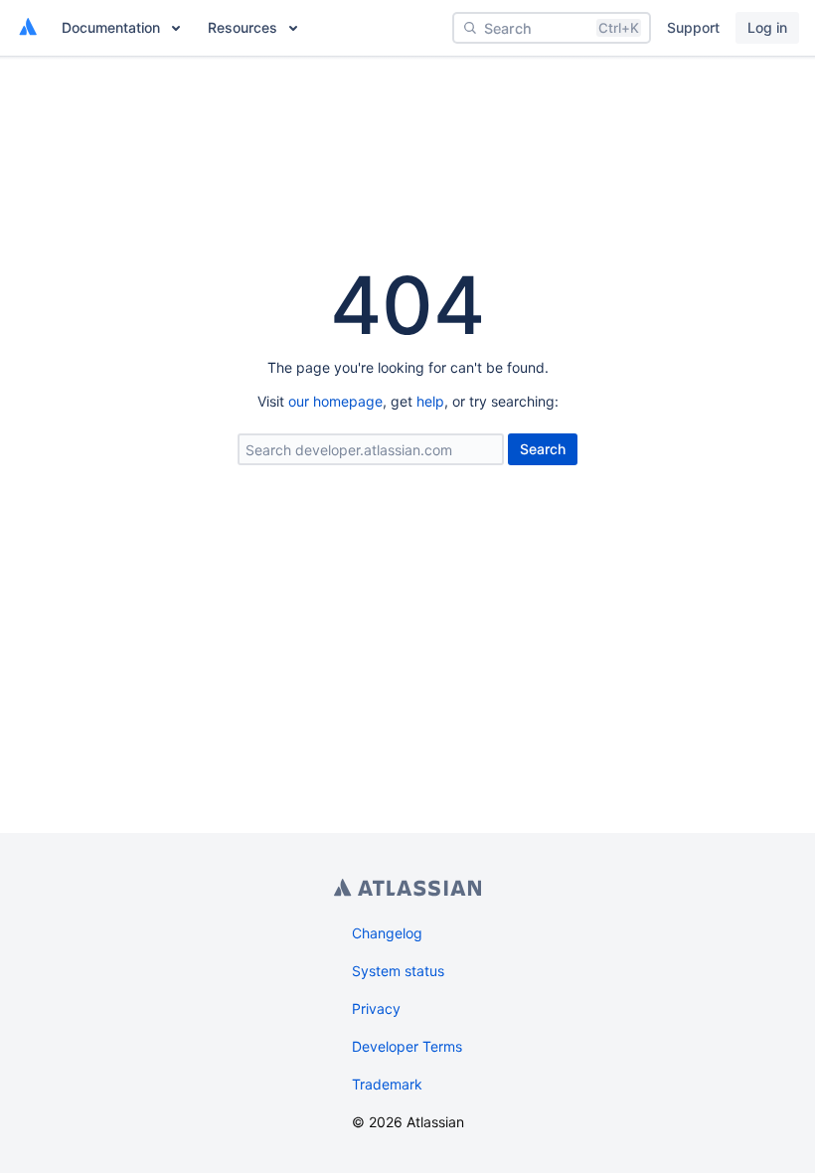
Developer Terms (407, 1046)
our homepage (335, 401)
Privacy (376, 1008)
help (430, 401)
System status (398, 970)
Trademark (387, 1084)
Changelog (387, 932)
